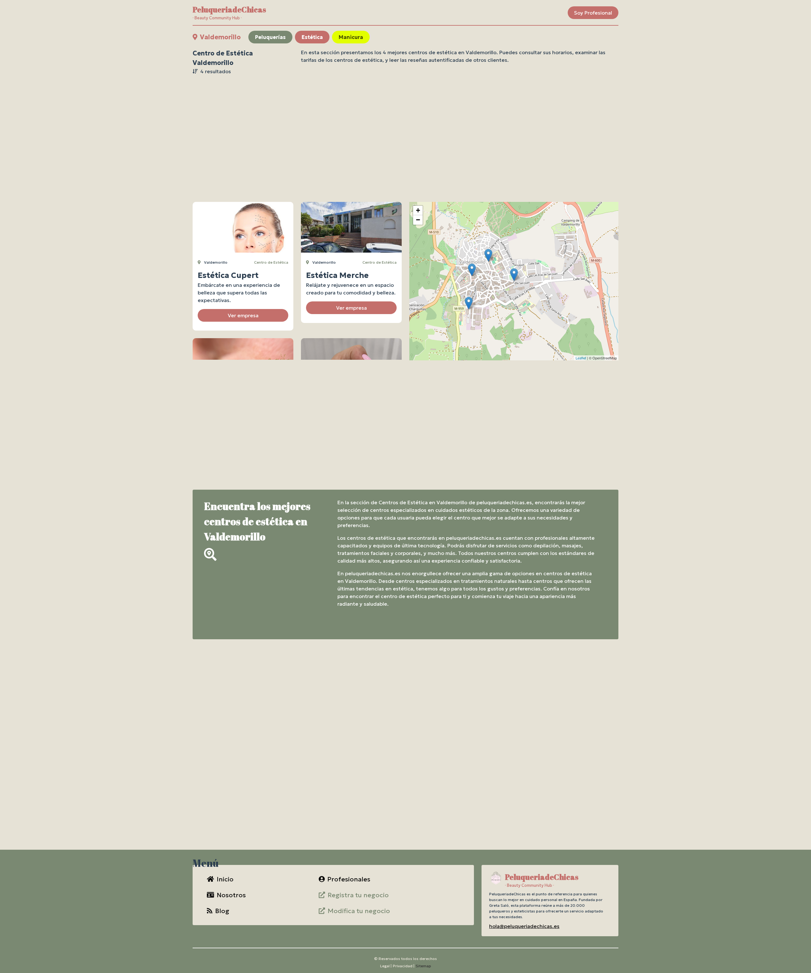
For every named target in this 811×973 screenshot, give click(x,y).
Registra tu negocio (358, 895)
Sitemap (423, 965)
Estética (312, 37)
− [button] (418, 220)
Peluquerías (270, 37)
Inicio (225, 879)
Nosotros (231, 895)
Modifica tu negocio (359, 911)
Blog (222, 911)
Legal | (386, 965)
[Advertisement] (405, 127)
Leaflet (581, 357)
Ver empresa (243, 315)
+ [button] (418, 210)
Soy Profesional (593, 13)
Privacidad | (403, 965)
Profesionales (348, 879)
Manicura (351, 37)
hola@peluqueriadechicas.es (524, 926)
